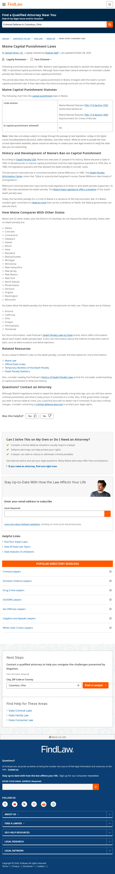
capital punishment (42, 95)
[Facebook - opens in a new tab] (5, 804)
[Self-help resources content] (110, 832)
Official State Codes (15, 364)
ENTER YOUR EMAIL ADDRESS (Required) (21, 781)
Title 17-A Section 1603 (96, 114)
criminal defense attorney (49, 404)
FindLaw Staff (51, 52)
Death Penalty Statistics (17, 371)
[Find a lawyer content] (110, 823)
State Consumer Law (21, 720)
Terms (5, 866)
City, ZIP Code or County (19, 679)
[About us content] (110, 814)
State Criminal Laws (20, 710)
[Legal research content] (110, 841)
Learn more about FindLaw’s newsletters (22, 524)
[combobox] (43, 685)
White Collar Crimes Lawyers (18, 627)
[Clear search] (78, 685)
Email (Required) (12, 508)
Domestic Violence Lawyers (17, 580)
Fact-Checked (42, 59)
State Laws (38, 38)
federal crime (39, 202)
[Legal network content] (110, 851)
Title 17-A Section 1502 (96, 105)
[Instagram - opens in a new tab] (34, 804)
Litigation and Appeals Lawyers (19, 618)
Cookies (40, 866)
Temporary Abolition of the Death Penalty (27, 367)
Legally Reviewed (16, 59)
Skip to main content (58, 3)
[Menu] (4, 4)
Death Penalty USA (26, 159)
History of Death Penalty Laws (57, 377)
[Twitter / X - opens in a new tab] (24, 804)
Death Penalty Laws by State (58, 335)
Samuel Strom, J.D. (14, 52)
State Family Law (18, 715)
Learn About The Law (21, 38)
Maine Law (51, 38)
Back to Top (59, 737)
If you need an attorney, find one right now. (32, 466)
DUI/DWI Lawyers (12, 599)
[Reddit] (43, 804)
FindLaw (5, 38)
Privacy (15, 866)
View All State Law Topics (17, 546)
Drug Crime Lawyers (13, 590)
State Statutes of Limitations (19, 551)
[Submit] (107, 514)
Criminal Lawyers (12, 571)
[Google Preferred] (53, 804)
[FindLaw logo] (16, 4)
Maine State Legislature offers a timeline (74, 189)
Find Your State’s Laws (16, 541)
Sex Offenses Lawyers (14, 609)
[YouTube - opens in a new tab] (14, 804)
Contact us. (13, 769)
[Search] (110, 4)
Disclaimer (28, 866)
